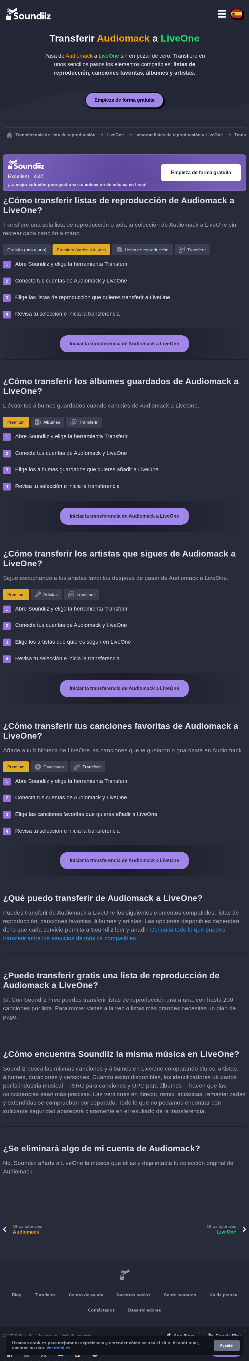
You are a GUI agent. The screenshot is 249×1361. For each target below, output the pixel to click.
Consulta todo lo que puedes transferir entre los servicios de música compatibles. (114, 933)
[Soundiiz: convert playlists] (124, 1275)
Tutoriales (45, 1294)
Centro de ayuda (86, 1294)
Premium (16, 422)
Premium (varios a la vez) (81, 249)
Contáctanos (101, 1310)
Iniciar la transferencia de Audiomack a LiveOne (124, 343)
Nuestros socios (134, 1294)
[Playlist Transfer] (29, 14)
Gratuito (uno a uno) (26, 249)
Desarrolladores (144, 1310)
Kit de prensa (223, 1294)
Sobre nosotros (180, 1294)
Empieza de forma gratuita (124, 100)
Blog (17, 1294)
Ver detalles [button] (58, 1347)
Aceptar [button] (227, 1345)
